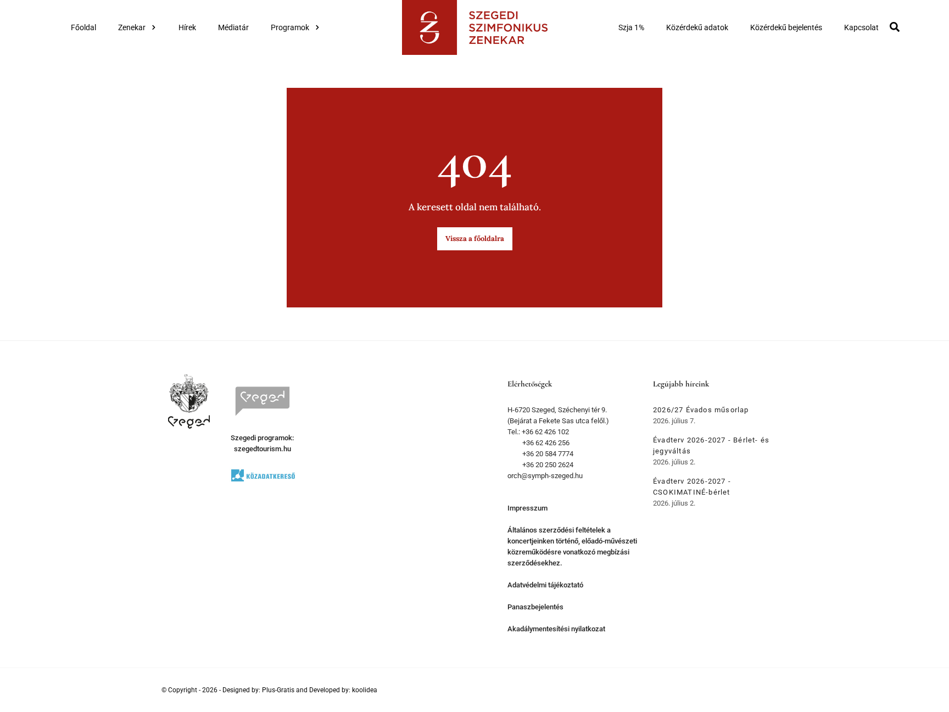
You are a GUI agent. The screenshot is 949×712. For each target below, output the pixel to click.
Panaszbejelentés (535, 607)
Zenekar (132, 27)
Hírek (187, 27)
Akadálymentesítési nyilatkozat (556, 629)
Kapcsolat (861, 27)
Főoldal (83, 27)
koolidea (364, 690)
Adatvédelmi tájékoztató (545, 585)
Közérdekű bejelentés (786, 27)
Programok (290, 27)
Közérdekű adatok (697, 27)
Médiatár (233, 27)
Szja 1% (631, 27)
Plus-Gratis (278, 690)
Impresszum (527, 508)
